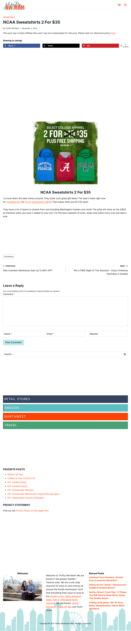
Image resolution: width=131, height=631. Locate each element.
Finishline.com (13, 202)
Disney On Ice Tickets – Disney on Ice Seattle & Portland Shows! (107, 586)
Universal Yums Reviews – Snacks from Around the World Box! (106, 579)
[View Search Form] (125, 4)
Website (94, 333)
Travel (10, 425)
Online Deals (9, 17)
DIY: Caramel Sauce (17, 486)
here (113, 33)
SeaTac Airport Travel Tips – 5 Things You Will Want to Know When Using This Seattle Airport (107, 595)
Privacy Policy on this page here (32, 510)
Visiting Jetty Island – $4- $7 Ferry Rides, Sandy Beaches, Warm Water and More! (107, 605)
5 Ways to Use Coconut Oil (21, 478)
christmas (8, 257)
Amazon (11, 408)
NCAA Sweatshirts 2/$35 (38, 202)
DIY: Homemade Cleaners (20, 490)
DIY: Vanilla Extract (17, 482)
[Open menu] (119, 5)
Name (8, 333)
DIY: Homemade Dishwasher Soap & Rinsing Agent (33, 494)
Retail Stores (17, 399)
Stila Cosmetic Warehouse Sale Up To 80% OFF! (27, 268)
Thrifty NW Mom (12, 28)
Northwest (15, 416)
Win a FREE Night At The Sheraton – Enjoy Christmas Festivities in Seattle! (101, 270)
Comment (9, 294)
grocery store (57, 596)
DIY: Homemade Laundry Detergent (25, 498)
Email (50, 333)
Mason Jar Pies (15, 474)
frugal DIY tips (64, 606)
